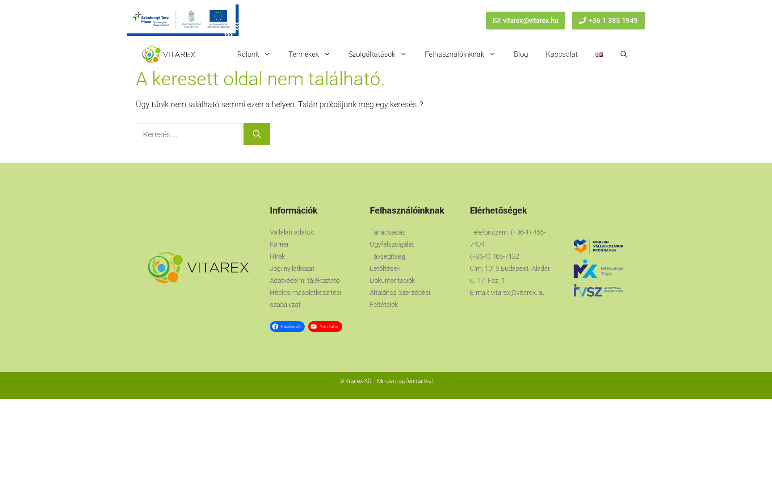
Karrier (279, 244)
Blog (521, 54)
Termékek (304, 54)
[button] (624, 54)
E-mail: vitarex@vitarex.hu (507, 293)
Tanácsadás (388, 232)
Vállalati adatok (292, 232)
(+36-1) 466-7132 (494, 256)
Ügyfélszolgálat (392, 244)
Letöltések (385, 268)
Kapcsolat (562, 54)
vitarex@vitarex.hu (530, 21)
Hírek (277, 256)
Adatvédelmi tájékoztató (305, 281)
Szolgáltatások (371, 54)
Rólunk (248, 54)
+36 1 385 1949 (613, 21)
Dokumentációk (392, 281)
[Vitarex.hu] (169, 54)
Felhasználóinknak (454, 54)
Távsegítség (387, 256)
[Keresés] (256, 134)
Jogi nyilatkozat (292, 268)
